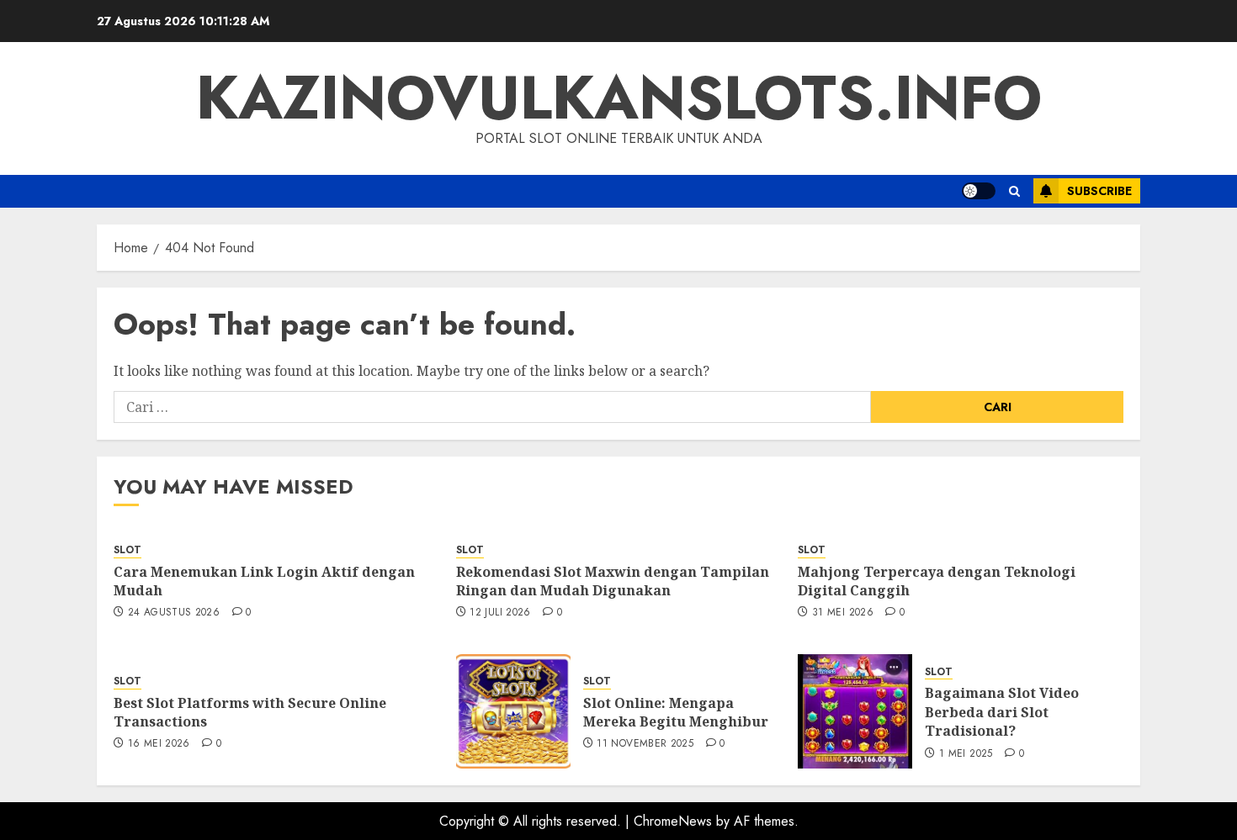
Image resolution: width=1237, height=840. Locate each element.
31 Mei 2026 (842, 613)
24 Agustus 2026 (174, 613)
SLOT (127, 550)
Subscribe (1099, 190)
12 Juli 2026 (500, 613)
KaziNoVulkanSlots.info (619, 97)
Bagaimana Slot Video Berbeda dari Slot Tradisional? (1002, 712)
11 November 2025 (645, 744)
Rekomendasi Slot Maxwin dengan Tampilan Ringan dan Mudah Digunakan (612, 581)
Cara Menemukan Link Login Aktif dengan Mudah (264, 581)
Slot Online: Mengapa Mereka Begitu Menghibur (675, 712)
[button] (1014, 191)
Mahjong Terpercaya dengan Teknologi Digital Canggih (936, 581)
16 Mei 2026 (159, 744)
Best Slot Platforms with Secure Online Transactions (250, 712)
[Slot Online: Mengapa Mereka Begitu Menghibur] (513, 711)
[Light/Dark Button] (978, 190)
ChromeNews (673, 821)
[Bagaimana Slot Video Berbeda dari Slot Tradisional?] (855, 711)
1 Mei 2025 (966, 754)
